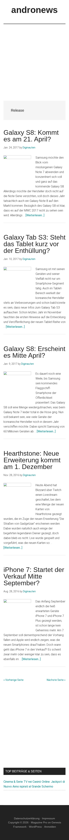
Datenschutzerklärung (27, 818)
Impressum (48, 818)
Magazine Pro (39, 822)
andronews (34, 10)
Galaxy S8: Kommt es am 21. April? (31, 136)
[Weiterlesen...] (35, 215)
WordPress (35, 826)
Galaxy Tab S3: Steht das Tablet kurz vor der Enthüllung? (34, 243)
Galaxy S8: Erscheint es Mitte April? (34, 352)
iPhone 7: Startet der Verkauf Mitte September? (33, 576)
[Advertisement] (34, 58)
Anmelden (50, 826)
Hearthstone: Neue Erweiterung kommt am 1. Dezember (32, 460)
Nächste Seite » (56, 679)
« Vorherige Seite (13, 679)
